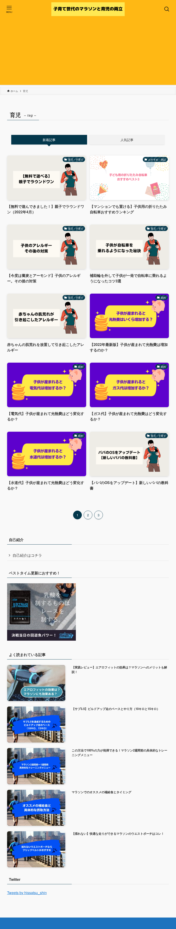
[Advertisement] (88, 53)
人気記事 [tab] (127, 139)
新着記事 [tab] (49, 139)
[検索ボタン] (167, 9)
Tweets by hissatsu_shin (27, 892)
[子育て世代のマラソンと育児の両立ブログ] (88, 9)
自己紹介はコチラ (27, 555)
